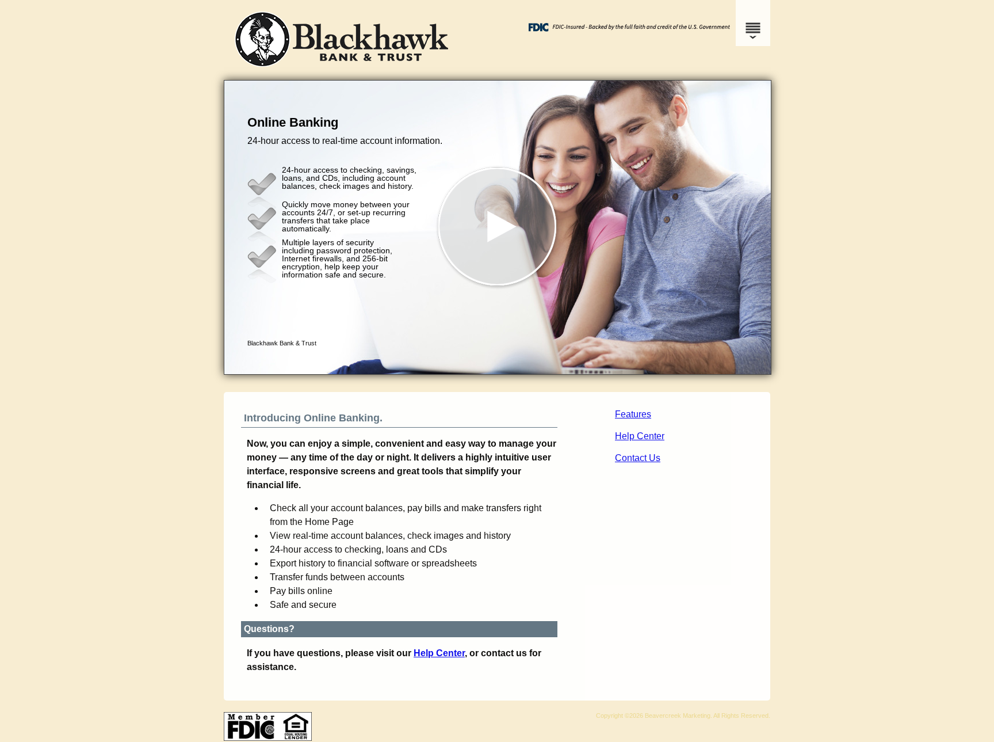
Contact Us (637, 458)
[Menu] (753, 23)
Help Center (639, 436)
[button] (497, 227)
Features (633, 414)
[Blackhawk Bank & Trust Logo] (341, 69)
